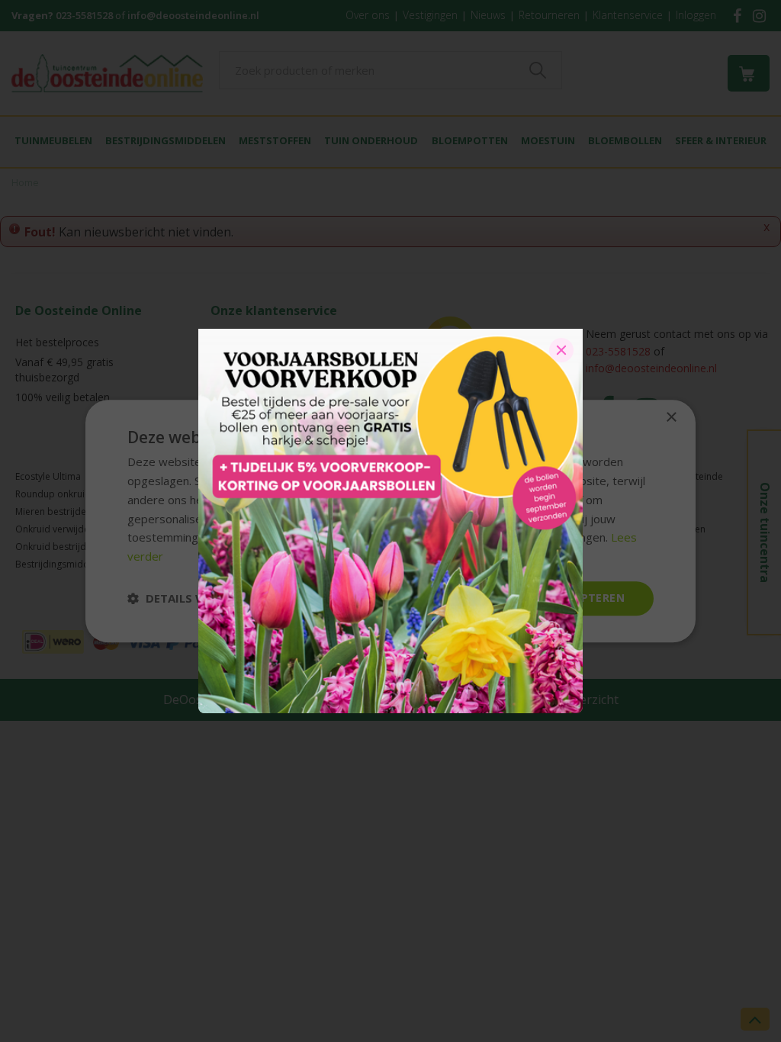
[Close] (561, 350)
